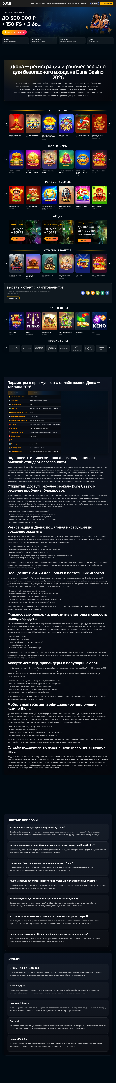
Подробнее (13, 298)
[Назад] (6, 123)
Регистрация (40, 3)
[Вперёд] (109, 123)
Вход (49, 3)
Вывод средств (73, 3)
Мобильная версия (59, 3)
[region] (58, 127)
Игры (33, 3)
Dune (7, 3)
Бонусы (84, 3)
